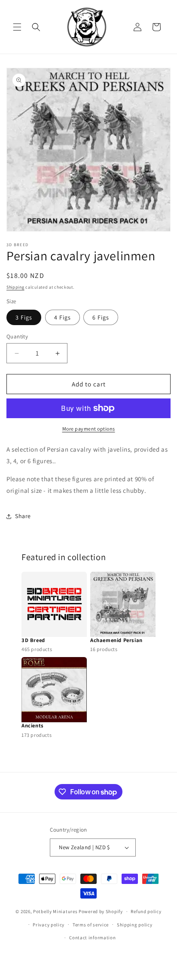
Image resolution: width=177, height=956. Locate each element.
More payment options (88, 428)
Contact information (92, 938)
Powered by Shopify (101, 911)
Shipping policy (135, 925)
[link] (54, 613)
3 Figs (23, 317)
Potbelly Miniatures (55, 911)
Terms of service (91, 925)
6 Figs (100, 317)
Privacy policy (48, 925)
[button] (17, 27)
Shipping (15, 287)
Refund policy (146, 911)
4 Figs (62, 317)
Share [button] (23, 516)
